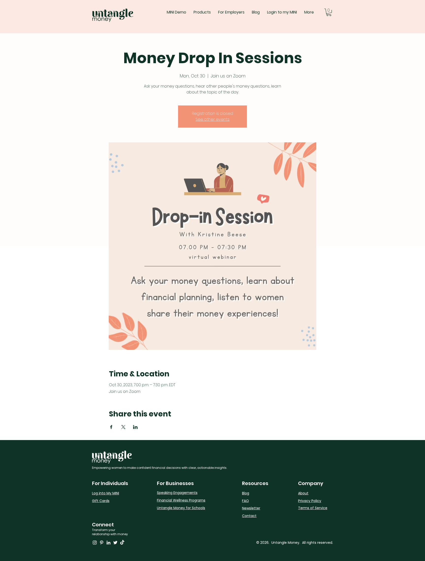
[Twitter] (115, 542)
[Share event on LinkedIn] (135, 427)
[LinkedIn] (108, 542)
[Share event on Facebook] (111, 427)
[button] (328, 12)
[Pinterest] (101, 542)
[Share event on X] (123, 427)
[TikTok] (122, 542)
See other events (212, 119)
